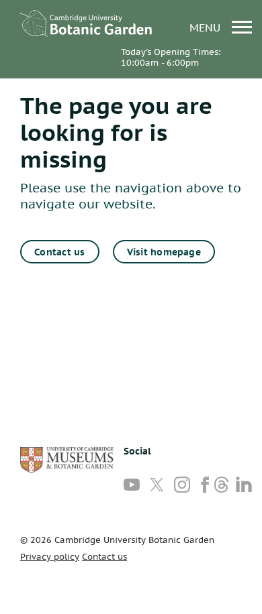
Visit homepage (164, 252)
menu (206, 27)
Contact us (59, 252)
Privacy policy (49, 556)
